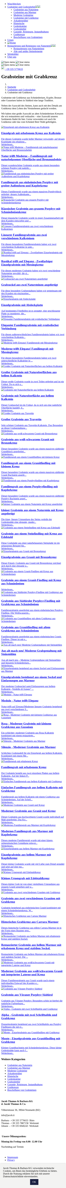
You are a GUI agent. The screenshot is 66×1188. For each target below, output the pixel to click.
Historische (19, 23)
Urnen (10, 40)
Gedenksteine (20, 26)
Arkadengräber (21, 20)
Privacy (11, 1160)
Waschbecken (14, 3)
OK (34, 1182)
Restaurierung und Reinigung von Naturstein (29, 46)
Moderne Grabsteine (23, 15)
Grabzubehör (20, 29)
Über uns (11, 57)
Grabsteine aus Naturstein (26, 9)
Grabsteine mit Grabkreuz (26, 18)
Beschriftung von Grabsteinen (28, 37)
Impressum (12, 1157)
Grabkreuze (19, 34)
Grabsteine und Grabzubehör (21, 7)
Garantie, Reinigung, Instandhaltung (31, 31)
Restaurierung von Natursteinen (29, 48)
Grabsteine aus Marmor (25, 12)
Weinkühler (13, 54)
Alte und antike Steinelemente (28, 51)
